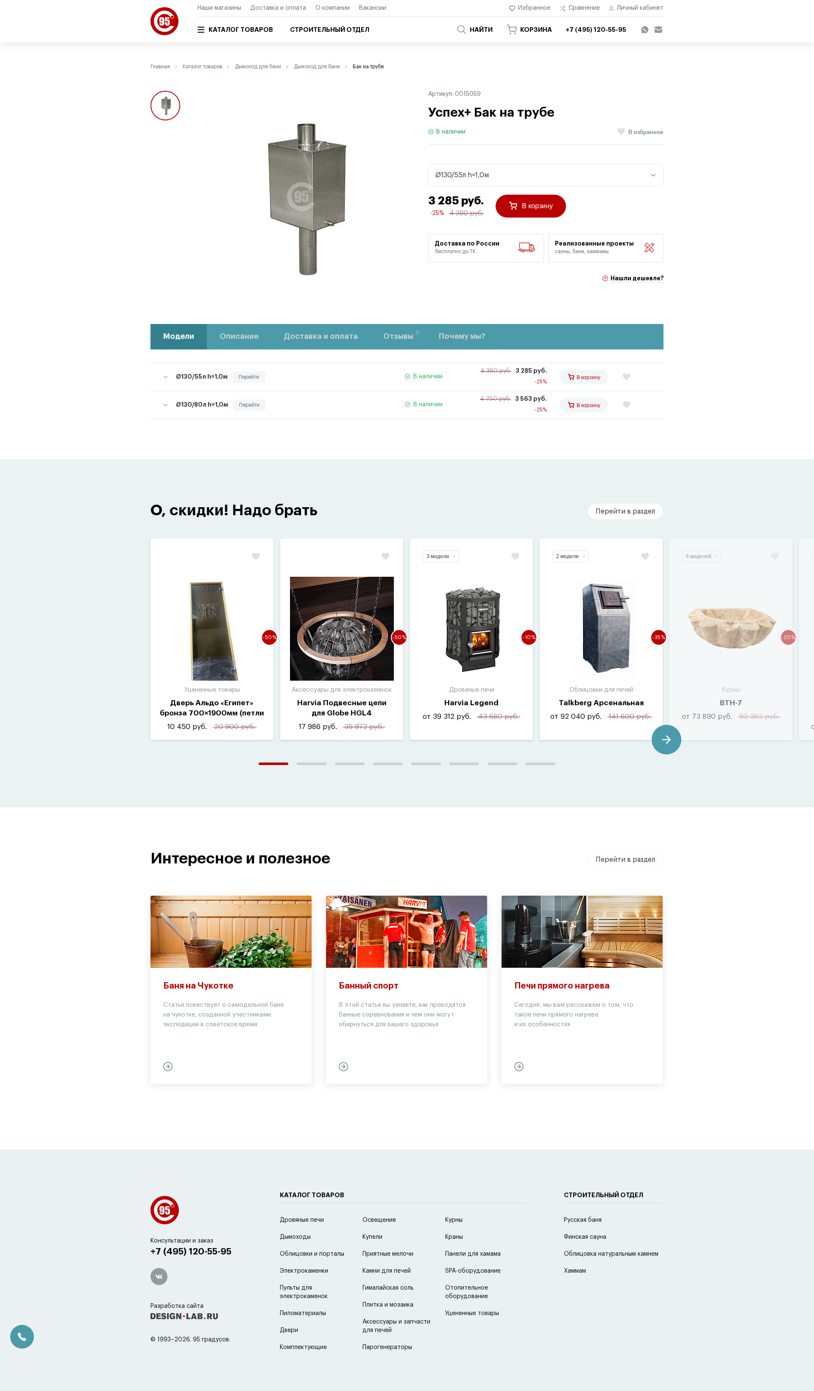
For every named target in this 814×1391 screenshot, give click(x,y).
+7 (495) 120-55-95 (191, 1251)
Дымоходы (295, 1237)
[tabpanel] (212, 639)
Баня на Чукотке (198, 986)
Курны (454, 1220)
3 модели (438, 556)
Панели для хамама (473, 1254)
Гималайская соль (388, 1288)
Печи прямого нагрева (562, 986)
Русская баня (583, 1220)
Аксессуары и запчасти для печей (396, 1326)
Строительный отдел (329, 30)
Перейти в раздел (625, 511)
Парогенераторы (387, 1347)
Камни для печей (386, 1271)
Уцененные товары (472, 1313)
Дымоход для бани (258, 66)
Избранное (534, 8)
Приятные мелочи (387, 1254)
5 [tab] (426, 764)
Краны (454, 1237)
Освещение (379, 1220)
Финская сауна (585, 1237)
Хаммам (575, 1271)
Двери (289, 1330)
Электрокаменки (304, 1271)
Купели (372, 1237)
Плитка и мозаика (387, 1305)
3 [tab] (350, 764)
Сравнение (584, 8)
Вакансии (372, 8)
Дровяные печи (302, 1220)
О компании (332, 8)
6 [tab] (464, 764)
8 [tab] (540, 764)
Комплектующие (303, 1347)
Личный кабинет (640, 8)
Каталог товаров (241, 30)
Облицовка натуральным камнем (611, 1254)
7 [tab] (502, 764)
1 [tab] (273, 764)
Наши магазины (219, 8)
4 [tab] (388, 764)
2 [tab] (311, 764)
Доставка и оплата (278, 8)
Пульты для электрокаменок (304, 1292)
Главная (160, 66)
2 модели (567, 556)
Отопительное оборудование (466, 1292)
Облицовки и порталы (312, 1254)
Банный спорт (369, 986)
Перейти (249, 377)
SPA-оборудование (473, 1271)
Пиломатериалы (303, 1313)
